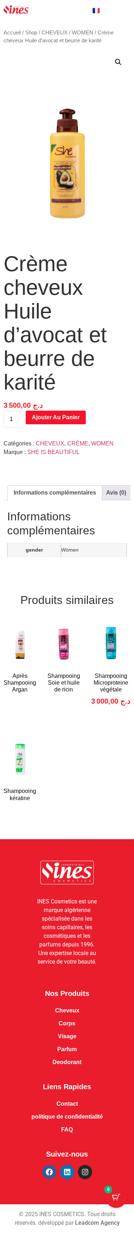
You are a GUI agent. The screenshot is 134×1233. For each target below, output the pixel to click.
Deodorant (67, 1062)
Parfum (67, 1049)
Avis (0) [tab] (116, 493)
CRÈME (77, 443)
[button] (118, 62)
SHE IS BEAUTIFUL (53, 452)
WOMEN (82, 33)
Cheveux (67, 1010)
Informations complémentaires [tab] (55, 493)
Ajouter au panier (56, 417)
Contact (67, 1104)
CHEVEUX (54, 33)
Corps (67, 1023)
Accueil (12, 33)
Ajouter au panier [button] (111, 726)
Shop (31, 33)
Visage (67, 1036)
